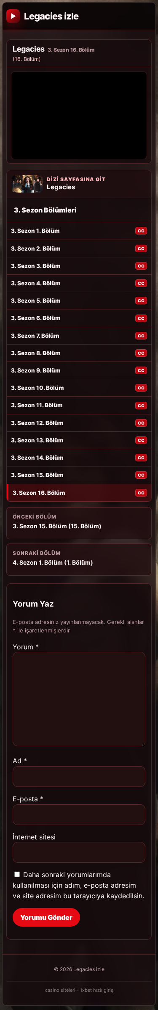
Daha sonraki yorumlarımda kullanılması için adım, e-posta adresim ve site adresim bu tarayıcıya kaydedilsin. (78, 885)
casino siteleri (60, 990)
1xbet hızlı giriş (96, 990)
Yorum (26, 647)
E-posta (28, 799)
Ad (20, 760)
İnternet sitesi (34, 837)
